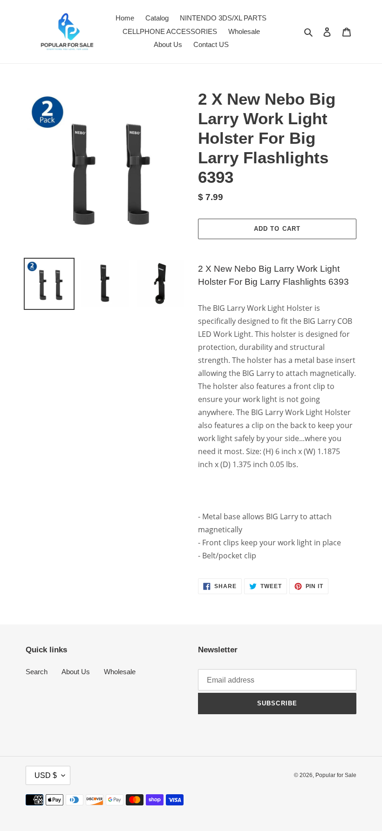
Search (37, 672)
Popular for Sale (335, 775)
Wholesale (120, 672)
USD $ (45, 775)
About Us (75, 672)
